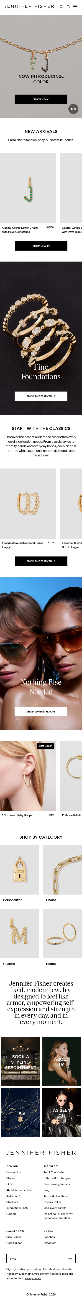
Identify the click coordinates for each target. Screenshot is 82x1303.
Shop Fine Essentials (41, 561)
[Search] (61, 7)
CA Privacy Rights (55, 1207)
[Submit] (69, 1258)
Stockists (12, 1201)
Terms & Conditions (56, 1195)
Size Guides (13, 1236)
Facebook (50, 1236)
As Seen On (13, 1195)
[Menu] (75, 6)
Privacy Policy (53, 1201)
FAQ (9, 1184)
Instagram (50, 1242)
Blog (46, 1190)
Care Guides (14, 1242)
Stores (10, 1178)
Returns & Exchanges (57, 1178)
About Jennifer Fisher (19, 1190)
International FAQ (17, 1207)
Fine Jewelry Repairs (57, 1184)
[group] (41, 194)
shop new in (41, 246)
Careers (11, 1213)
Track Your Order (54, 1172)
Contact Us (13, 1172)
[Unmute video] (73, 109)
